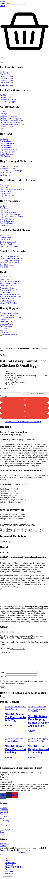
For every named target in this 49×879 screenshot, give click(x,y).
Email (3, 677)
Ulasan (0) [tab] (37, 422)
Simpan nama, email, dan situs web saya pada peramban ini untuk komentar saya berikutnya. (23, 682)
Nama (3, 672)
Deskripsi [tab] (8, 422)
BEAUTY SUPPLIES (8, 303)
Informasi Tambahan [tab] (20, 422)
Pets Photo (4, 330)
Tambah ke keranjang (36, 394)
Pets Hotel (4, 332)
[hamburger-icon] (1, 60)
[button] (24, 400)
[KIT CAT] (9, 589)
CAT (2, 62)
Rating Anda (5, 648)
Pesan (2, 779)
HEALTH (4, 267)
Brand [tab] (30, 422)
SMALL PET (5, 225)
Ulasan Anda (5, 652)
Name (2, 777)
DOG (2, 129)
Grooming (4, 328)
